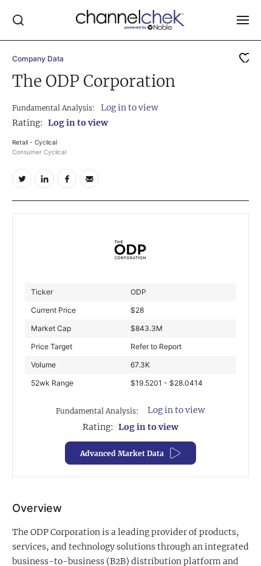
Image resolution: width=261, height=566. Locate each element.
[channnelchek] (130, 20)
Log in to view (129, 107)
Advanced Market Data (122, 453)
